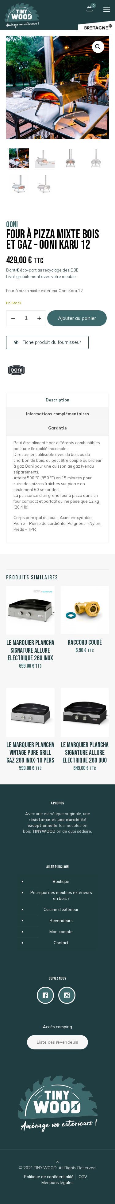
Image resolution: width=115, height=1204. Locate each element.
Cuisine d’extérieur (61, 909)
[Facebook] (47, 995)
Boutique (61, 881)
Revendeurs (61, 920)
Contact (61, 942)
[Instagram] (68, 995)
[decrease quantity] (13, 318)
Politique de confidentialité (49, 1176)
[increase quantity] (39, 318)
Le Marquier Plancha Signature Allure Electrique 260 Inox (30, 650)
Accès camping (57, 1026)
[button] (98, 47)
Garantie (57, 427)
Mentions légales (57, 1182)
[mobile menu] (107, 9)
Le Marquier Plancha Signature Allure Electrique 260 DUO (85, 753)
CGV (83, 1176)
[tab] (57, 400)
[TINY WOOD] (22, 7)
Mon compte (61, 931)
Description (57, 399)
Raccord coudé (85, 642)
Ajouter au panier (77, 318)
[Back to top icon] (57, 1161)
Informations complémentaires (57, 413)
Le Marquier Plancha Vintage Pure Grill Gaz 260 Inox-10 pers (30, 753)
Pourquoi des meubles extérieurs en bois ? (61, 895)
